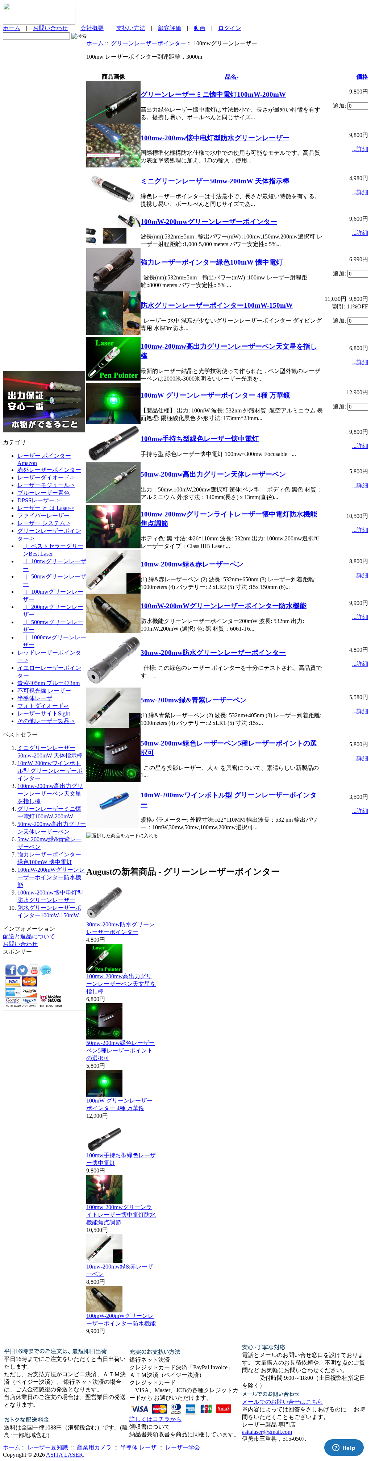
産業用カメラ (94, 1447)
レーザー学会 (182, 1447)
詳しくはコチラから (155, 1419)
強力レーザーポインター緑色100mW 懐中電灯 (212, 262)
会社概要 (92, 28)
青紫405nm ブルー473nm (48, 683)
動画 (199, 28)
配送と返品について (29, 936)
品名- (231, 77)
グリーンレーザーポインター (148, 43)
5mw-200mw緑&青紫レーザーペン (194, 700)
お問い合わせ (50, 28)
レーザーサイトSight (43, 713)
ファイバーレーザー (43, 515)
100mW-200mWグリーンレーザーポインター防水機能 (51, 877)
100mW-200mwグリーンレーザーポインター (209, 221)
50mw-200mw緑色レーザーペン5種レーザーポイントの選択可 (120, 1050)
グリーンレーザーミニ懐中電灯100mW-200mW (213, 94)
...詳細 (360, 149)
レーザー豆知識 (48, 1447)
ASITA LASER (64, 1455)
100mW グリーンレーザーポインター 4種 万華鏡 (215, 395)
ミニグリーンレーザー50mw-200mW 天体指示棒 (215, 181)
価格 (362, 77)
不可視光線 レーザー (44, 691)
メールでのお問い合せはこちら (282, 1402)
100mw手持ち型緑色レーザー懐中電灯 (200, 439)
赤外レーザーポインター (49, 470)
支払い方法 (130, 28)
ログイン (229, 28)
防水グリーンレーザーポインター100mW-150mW (217, 305)
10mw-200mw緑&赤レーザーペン (192, 564)
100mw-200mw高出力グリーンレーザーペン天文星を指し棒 (50, 793)
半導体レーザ (34, 698)
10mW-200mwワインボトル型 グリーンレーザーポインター (50, 770)
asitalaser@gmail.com (267, 1432)
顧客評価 (169, 28)
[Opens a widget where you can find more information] (344, 1448)
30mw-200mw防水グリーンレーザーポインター (213, 652)
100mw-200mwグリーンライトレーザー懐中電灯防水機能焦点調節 (121, 1214)
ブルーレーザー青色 (43, 493)
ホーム (11, 28)
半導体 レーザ (138, 1447)
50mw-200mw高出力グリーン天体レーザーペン (213, 474)
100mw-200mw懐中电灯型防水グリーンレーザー (215, 138)
